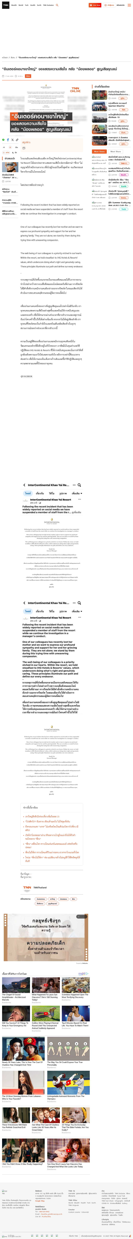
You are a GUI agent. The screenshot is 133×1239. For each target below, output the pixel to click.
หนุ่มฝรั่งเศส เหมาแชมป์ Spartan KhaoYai (117, 104)
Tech (124, 209)
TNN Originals (73, 1205)
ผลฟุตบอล (105, 1210)
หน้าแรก (5, 57)
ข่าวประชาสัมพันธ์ (115, 1203)
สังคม (13, 57)
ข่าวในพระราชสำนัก (108, 1193)
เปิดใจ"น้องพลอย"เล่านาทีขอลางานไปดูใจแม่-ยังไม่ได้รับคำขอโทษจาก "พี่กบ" (50, 837)
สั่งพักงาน (40, 903)
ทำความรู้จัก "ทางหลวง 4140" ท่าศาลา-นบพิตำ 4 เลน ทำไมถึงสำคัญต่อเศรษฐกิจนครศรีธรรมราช (9, 201)
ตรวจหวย (105, 1224)
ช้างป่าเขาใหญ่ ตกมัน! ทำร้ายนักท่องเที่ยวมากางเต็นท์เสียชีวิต (118, 93)
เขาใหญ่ (52, 899)
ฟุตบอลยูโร (105, 1215)
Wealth (76, 1203)
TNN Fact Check (108, 1201)
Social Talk (121, 1196)
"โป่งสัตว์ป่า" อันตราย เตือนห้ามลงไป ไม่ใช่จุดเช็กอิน (47, 821)
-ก (4, 147)
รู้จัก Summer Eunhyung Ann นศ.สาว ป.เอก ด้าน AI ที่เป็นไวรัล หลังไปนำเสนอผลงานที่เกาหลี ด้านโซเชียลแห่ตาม (119, 204)
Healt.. (124, 174)
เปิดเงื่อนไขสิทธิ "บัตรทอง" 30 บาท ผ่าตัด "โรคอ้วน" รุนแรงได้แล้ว (10, 176)
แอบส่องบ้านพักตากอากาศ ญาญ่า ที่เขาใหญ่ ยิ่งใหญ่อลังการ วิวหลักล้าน (118, 127)
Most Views (99, 151)
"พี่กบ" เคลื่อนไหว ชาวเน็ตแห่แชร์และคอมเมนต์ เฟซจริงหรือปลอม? (51, 845)
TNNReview (126, 1222)
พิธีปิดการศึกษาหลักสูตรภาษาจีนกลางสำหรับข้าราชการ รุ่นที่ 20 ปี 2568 (9, 212)
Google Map (39, 1201)
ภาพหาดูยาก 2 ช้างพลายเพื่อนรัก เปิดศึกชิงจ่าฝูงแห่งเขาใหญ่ (119, 139)
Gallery (124, 1203)
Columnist (85, 1212)
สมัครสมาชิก (121, 5)
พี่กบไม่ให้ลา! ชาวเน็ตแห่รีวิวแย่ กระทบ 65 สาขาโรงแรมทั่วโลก (52, 852)
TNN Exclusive (120, 1193)
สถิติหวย (112, 1224)
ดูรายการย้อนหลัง (81, 1193)
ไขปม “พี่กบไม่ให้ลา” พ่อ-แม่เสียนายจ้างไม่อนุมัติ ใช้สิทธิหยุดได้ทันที (52, 859)
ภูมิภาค (119, 1198)
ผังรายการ (71, 1196)
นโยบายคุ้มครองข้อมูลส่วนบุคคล (91, 1236)
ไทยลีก (121, 1215)
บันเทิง (113, 1198)
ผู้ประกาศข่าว (93, 1193)
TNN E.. (124, 163)
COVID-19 (105, 1203)
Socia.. (124, 197)
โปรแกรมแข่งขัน (115, 1210)
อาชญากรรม (106, 1198)
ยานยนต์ (124, 1198)
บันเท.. (123, 132)
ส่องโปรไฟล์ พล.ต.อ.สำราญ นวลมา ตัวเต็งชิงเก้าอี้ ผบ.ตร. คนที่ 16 (119, 158)
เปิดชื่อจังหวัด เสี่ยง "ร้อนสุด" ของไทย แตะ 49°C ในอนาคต (119, 181)
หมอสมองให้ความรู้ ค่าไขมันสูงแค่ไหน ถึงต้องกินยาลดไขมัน (119, 169)
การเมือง (104, 1196)
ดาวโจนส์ (127, 1201)
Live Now (96, 5)
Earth (123, 186)
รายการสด (71, 1193)
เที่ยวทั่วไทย (117, 1222)
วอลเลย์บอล (119, 1212)
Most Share (116, 151)
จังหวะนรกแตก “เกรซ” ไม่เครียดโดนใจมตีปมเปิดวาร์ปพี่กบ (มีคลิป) (51, 828)
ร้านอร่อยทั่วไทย (107, 1222)
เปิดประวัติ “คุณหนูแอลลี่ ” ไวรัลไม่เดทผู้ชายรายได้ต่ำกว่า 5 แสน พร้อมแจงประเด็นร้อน (119, 192)
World (70, 1203)
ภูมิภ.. (123, 98)
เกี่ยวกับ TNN (73, 1236)
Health (83, 1203)
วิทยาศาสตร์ (112, 1196)
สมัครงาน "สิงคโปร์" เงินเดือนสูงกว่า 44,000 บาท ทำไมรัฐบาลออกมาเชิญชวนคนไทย (10, 190)
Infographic (119, 1201)
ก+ (16, 147)
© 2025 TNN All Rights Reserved (115, 1236)
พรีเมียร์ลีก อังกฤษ (108, 1212)
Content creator (74, 1212)
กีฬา (123, 109)
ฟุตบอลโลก (113, 1215)
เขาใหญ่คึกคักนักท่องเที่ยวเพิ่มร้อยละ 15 (42, 816)
